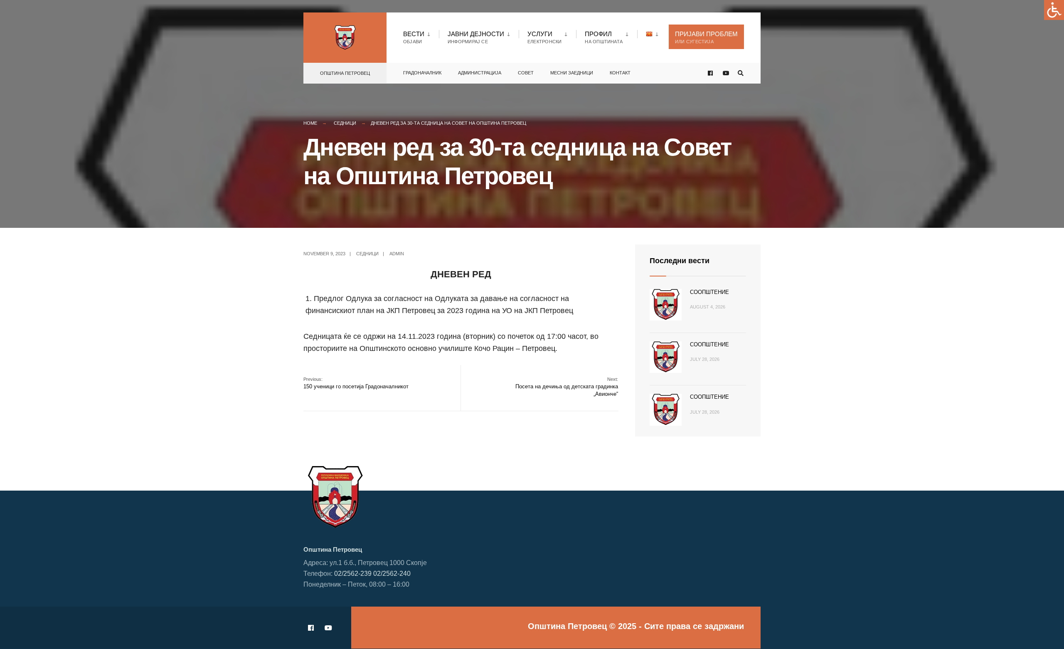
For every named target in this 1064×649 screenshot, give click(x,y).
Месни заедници (571, 72)
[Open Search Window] (740, 73)
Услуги (544, 37)
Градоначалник (422, 72)
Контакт (620, 72)
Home (310, 123)
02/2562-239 (353, 573)
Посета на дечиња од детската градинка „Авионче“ (566, 387)
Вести (413, 37)
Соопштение (709, 292)
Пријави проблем (706, 37)
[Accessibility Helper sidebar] (1054, 10)
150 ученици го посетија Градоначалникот (356, 383)
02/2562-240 (392, 573)
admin (396, 253)
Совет (526, 72)
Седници (345, 123)
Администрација (479, 72)
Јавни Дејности (476, 37)
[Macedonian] (653, 34)
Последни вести (679, 261)
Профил (604, 37)
